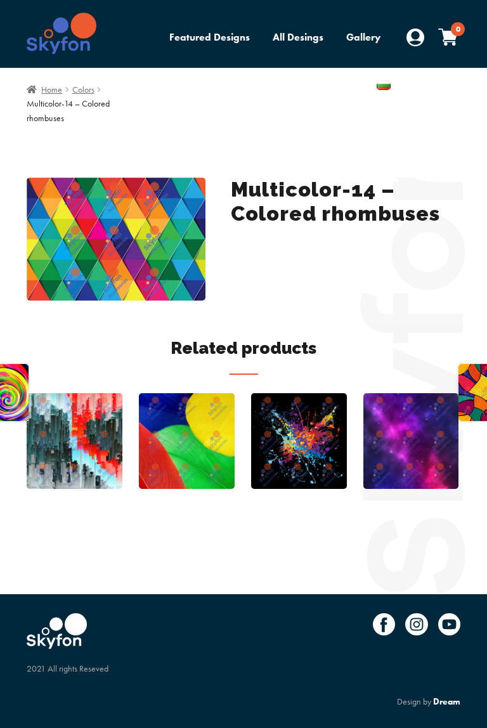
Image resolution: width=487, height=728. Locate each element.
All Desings (298, 37)
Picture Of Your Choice (313, 86)
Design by (428, 701)
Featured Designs (209, 37)
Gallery (363, 37)
